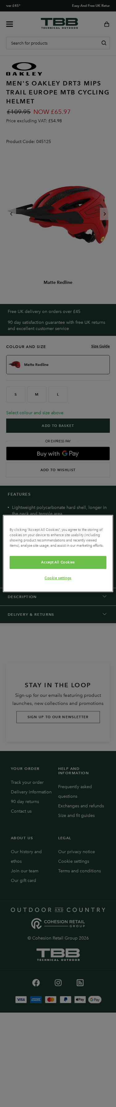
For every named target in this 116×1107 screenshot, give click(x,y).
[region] (58, 553)
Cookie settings (58, 578)
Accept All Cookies (58, 562)
